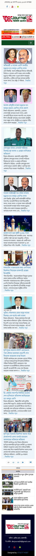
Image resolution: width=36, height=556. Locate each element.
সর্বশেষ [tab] (18, 468)
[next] (23, 462)
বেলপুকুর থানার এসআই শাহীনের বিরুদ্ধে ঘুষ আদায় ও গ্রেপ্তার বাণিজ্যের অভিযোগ (17, 151)
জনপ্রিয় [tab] (18, 471)
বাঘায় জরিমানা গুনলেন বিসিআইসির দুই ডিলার (21, 499)
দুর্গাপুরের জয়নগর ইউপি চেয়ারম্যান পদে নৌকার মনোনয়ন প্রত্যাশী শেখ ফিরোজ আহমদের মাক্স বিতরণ (16, 353)
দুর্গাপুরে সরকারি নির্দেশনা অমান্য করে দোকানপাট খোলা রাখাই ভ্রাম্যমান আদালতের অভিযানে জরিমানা (17, 437)
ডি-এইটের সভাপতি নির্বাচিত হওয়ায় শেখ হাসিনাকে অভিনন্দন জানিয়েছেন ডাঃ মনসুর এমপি (17, 396)
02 (13, 462)
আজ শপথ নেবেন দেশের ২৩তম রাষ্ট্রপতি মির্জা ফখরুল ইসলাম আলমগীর (24, 507)
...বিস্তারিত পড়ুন (22, 123)
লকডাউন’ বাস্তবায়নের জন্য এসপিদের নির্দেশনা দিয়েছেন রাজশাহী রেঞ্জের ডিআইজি (17, 270)
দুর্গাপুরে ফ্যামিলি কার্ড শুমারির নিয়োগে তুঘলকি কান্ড (23, 483)
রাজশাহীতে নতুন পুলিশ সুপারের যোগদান (23, 476)
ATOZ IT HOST (22, 553)
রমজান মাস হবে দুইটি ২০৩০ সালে (16, 233)
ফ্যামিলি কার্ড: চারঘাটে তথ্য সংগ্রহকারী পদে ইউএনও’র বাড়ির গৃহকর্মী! (22, 492)
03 (18, 462)
